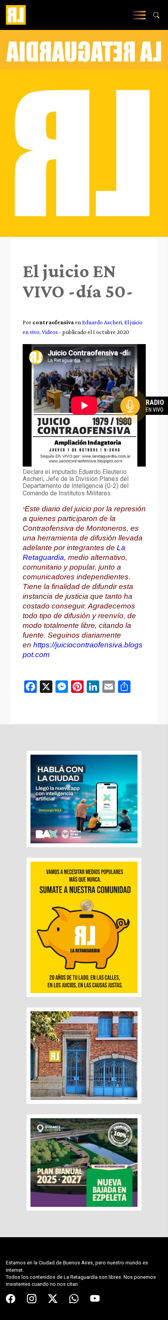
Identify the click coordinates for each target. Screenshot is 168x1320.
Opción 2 (146, 421)
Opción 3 (146, 424)
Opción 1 (146, 418)
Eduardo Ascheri (102, 322)
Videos (50, 332)
